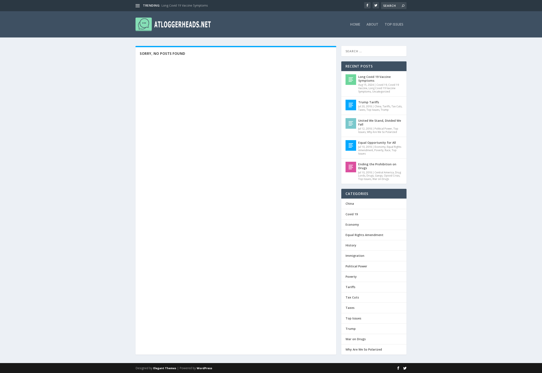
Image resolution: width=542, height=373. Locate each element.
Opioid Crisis (392, 175)
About (372, 25)
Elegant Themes (164, 368)
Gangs (379, 175)
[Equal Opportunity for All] (351, 145)
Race (387, 150)
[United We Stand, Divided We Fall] (351, 123)
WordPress (204, 368)
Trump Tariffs (368, 102)
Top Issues (394, 25)
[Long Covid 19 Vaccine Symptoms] (351, 79)
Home (355, 25)
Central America (384, 172)
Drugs (370, 175)
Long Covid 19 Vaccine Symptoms (184, 5)
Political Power (383, 128)
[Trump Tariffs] (351, 105)
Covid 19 (381, 85)
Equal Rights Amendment (364, 235)
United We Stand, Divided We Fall (379, 122)
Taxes (361, 110)
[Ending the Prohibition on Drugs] (351, 167)
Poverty (378, 150)
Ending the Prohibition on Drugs (377, 166)
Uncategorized (381, 91)
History (351, 245)
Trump (385, 110)
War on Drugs (380, 179)
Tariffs (386, 106)
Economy (380, 147)
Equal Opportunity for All (377, 143)
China (378, 106)
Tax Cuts (396, 106)
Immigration (355, 256)
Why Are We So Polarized (382, 132)
